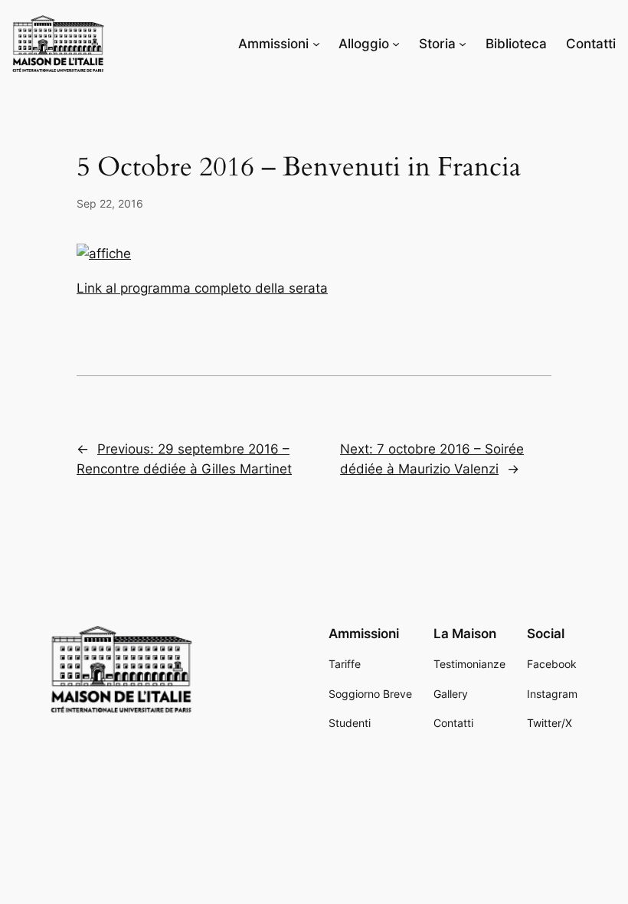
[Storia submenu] (462, 43)
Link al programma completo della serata (202, 288)
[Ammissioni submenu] (316, 43)
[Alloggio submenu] (396, 43)
